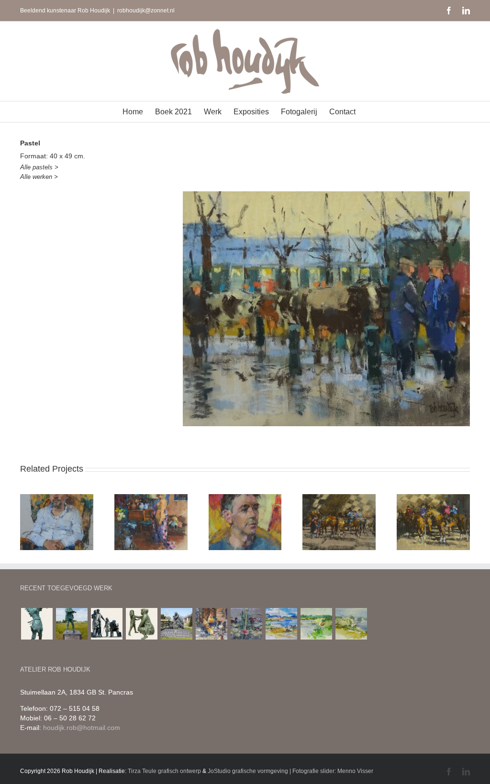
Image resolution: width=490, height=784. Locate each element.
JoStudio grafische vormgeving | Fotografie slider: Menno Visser (290, 771)
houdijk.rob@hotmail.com (81, 727)
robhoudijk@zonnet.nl (146, 10)
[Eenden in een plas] (246, 624)
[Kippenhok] (211, 624)
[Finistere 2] (351, 624)
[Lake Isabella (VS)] (281, 624)
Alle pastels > (39, 167)
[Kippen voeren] (176, 624)
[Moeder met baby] (36, 624)
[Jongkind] (71, 624)
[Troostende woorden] (141, 624)
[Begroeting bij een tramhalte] (106, 624)
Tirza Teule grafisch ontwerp (164, 771)
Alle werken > (39, 176)
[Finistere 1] (316, 624)
